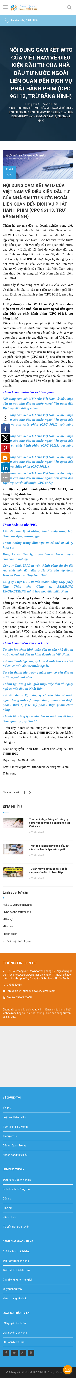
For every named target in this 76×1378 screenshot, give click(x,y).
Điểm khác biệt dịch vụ (16, 1270)
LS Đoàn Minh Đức (14, 1342)
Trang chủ (31, 104)
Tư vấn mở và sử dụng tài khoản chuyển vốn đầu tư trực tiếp (48, 870)
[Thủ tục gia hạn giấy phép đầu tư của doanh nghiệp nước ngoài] (13, 849)
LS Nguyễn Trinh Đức (15, 1323)
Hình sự (8, 926)
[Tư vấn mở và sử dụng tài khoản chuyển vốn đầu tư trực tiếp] (13, 872)
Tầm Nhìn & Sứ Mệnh (15, 1126)
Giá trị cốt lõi (10, 1136)
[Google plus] (23, 1352)
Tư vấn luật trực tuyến (17, 941)
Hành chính (10, 933)
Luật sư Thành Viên (14, 1117)
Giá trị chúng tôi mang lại (17, 1279)
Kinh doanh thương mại (18, 911)
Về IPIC (7, 1107)
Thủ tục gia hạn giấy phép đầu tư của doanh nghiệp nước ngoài (49, 847)
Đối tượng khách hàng (16, 1260)
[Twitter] (14, 1352)
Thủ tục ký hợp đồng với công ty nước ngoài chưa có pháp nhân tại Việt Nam (49, 823)
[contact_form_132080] (67, 1369)
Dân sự (8, 919)
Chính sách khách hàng (16, 1251)
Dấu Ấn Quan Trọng (14, 1145)
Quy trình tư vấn (12, 1289)
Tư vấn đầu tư (48, 104)
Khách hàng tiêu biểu (15, 1154)
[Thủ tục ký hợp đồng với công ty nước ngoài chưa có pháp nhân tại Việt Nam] (13, 822)
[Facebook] (6, 1352)
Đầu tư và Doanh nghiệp (18, 904)
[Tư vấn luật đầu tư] (24, 7)
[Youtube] (31, 1352)
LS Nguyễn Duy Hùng (15, 1332)
